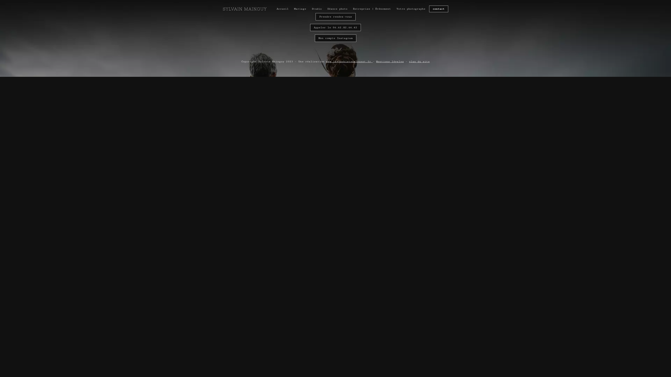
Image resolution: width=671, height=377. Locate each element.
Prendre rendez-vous (335, 16)
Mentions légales (390, 61)
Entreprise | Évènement (372, 8)
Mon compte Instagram (336, 38)
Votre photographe (410, 8)
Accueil (282, 8)
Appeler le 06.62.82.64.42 (335, 27)
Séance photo (337, 8)
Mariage (300, 8)
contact (439, 8)
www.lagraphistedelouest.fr (348, 61)
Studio (317, 8)
